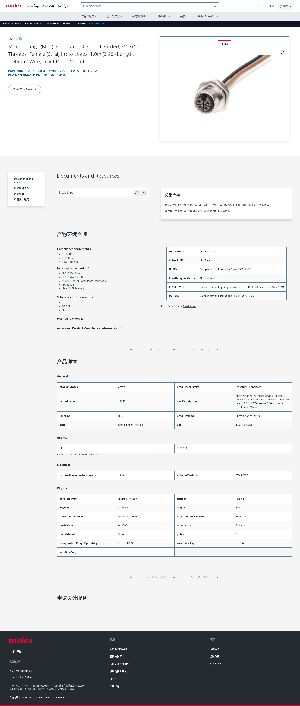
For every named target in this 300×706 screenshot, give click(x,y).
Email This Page (22, 89)
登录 (271, 6)
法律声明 (215, 649)
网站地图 (13, 697)
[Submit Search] (215, 5)
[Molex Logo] (37, 5)
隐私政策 (215, 656)
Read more (189, 306)
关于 (182, 16)
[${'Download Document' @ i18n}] (144, 193)
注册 (260, 6)
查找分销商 (116, 656)
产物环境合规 (21, 188)
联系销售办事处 (118, 671)
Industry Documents (71, 268)
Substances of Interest (73, 297)
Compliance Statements (74, 249)
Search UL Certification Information (78, 454)
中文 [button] (285, 6)
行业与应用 (113, 16)
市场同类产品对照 (120, 664)
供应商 (113, 679)
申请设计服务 (21, 199)
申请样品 (115, 686)
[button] (282, 52)
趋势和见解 (138, 16)
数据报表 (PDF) (67, 192)
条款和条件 (216, 664)
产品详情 (19, 193)
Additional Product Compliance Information (87, 328)
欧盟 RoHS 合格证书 (70, 319)
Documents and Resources (23, 180)
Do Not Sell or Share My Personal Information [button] (44, 697)
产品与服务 (88, 16)
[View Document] (137, 193)
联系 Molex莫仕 (118, 649)
